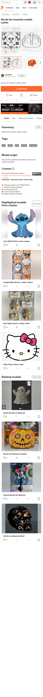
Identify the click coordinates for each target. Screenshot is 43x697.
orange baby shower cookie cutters (18, 282)
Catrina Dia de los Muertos (14, 495)
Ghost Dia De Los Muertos (14, 413)
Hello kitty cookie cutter (13, 364)
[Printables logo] (2, 8)
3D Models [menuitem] (9, 8)
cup (3, 146)
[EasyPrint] (25, 2)
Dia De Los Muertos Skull (13, 536)
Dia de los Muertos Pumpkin (15, 454)
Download (22, 89)
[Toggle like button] (4, 245)
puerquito (33, 146)
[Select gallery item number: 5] (24, 490)
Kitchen (25, 14)
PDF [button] (38, 127)
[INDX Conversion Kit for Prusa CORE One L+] (21, 108)
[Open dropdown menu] (40, 19)
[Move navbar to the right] (41, 8)
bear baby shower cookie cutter (16, 323)
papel (10, 146)
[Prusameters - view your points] (29, 2)
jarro (16, 146)
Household (16, 14)
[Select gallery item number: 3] (21, 490)
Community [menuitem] (33, 8)
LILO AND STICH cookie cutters (16, 241)
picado (24, 146)
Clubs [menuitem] (24, 8)
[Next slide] (40, 62)
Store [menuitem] (18, 8)
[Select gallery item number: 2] (22, 360)
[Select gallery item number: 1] (20, 360)
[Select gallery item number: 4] (23, 490)
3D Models (6, 14)
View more (36, 204)
